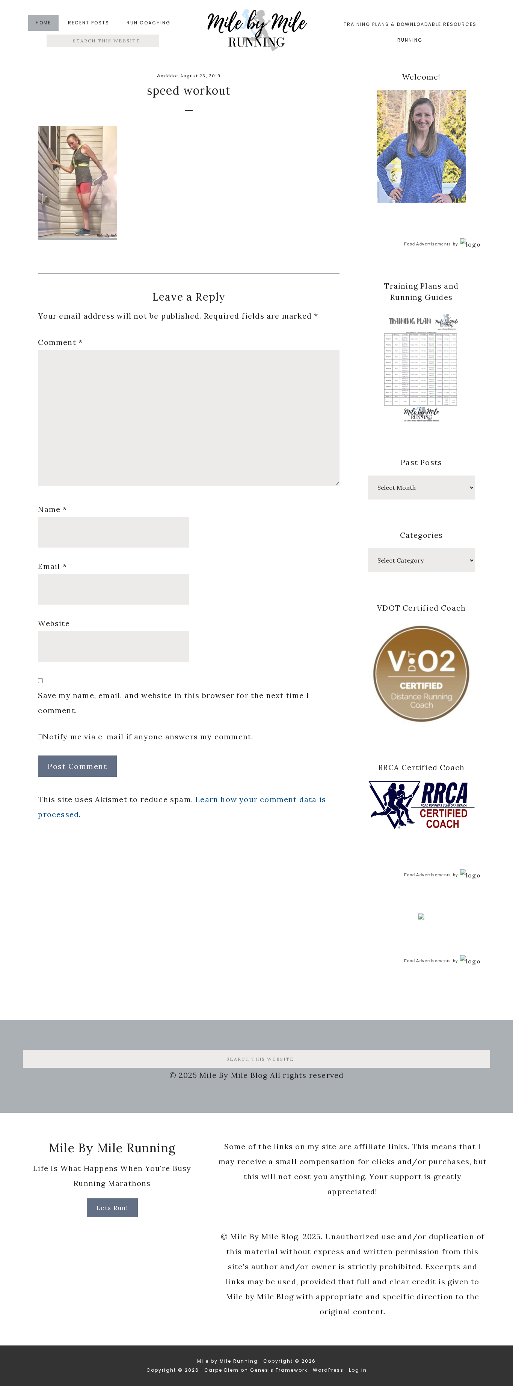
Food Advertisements (427, 244)
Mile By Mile (256, 32)
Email (52, 566)
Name (52, 509)
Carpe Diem (221, 1370)
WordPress (328, 1370)
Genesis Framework (279, 1370)
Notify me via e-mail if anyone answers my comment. (148, 736)
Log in (358, 1370)
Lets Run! (112, 1207)
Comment (60, 342)
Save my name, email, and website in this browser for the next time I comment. (173, 703)
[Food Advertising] (421, 917)
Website (53, 623)
